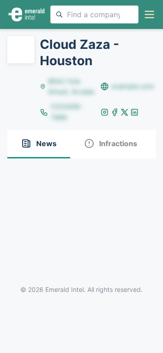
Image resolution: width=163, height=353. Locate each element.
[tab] (38, 144)
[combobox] (94, 14)
